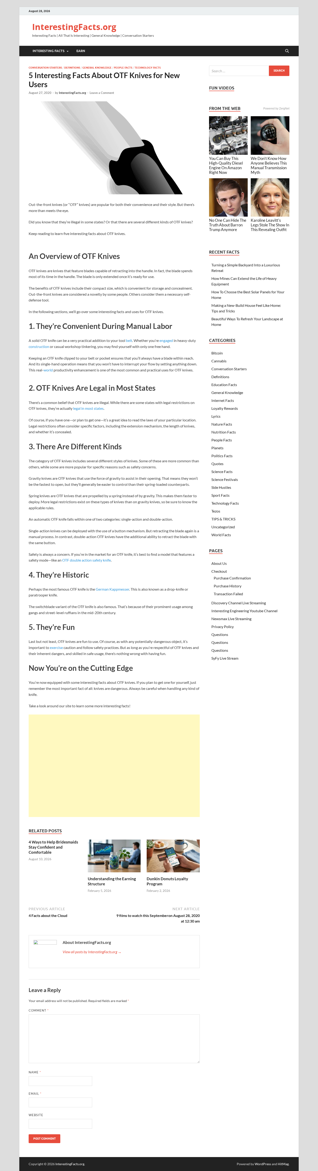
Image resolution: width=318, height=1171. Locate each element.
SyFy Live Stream (224, 658)
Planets (217, 448)
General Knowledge (97, 67)
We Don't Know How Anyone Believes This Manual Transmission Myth (269, 165)
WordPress (263, 1164)
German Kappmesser (112, 589)
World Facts (221, 535)
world (48, 370)
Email (35, 1093)
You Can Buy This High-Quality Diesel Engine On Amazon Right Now (226, 165)
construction (39, 346)
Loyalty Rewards (224, 408)
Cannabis (219, 361)
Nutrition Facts (223, 432)
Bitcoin (217, 353)
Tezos (215, 511)
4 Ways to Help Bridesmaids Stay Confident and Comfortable (53, 847)
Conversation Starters (45, 67)
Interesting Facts (48, 51)
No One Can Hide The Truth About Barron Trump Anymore (227, 225)
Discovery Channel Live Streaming (238, 603)
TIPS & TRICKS (223, 519)
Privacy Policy (222, 626)
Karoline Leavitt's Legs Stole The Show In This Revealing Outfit (270, 225)
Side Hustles (221, 487)
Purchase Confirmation (232, 578)
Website (36, 1115)
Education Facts (224, 384)
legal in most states (88, 408)
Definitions (72, 67)
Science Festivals (224, 479)
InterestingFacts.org (74, 27)
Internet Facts (222, 400)
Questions (219, 634)
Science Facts (222, 471)
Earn (80, 51)
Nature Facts (221, 424)
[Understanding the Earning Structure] (114, 857)
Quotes (217, 463)
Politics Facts (222, 455)
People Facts (123, 67)
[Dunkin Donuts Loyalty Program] (173, 857)
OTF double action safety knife (86, 560)
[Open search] (287, 51)
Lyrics (215, 416)
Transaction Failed (228, 594)
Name (35, 1072)
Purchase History (227, 586)
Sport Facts (220, 495)
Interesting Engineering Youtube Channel (244, 611)
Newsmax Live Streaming (231, 618)
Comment (39, 1010)
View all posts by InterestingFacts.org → (92, 951)
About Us (219, 563)
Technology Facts (148, 67)
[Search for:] (249, 71)
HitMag (283, 1164)
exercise (56, 647)
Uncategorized (223, 527)
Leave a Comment (102, 93)
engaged (166, 340)
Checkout (219, 571)
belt (129, 340)
